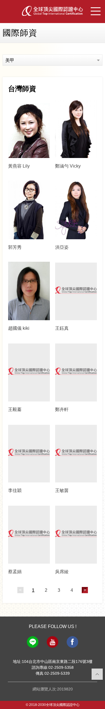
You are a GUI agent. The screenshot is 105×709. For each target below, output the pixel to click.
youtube (52, 642)
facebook (72, 642)
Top (97, 674)
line (32, 642)
